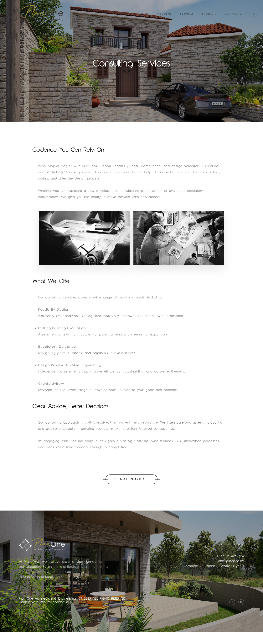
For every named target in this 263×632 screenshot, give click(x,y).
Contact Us (234, 14)
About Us (164, 14)
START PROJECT (131, 479)
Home (144, 14)
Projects (209, 14)
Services (187, 14)
